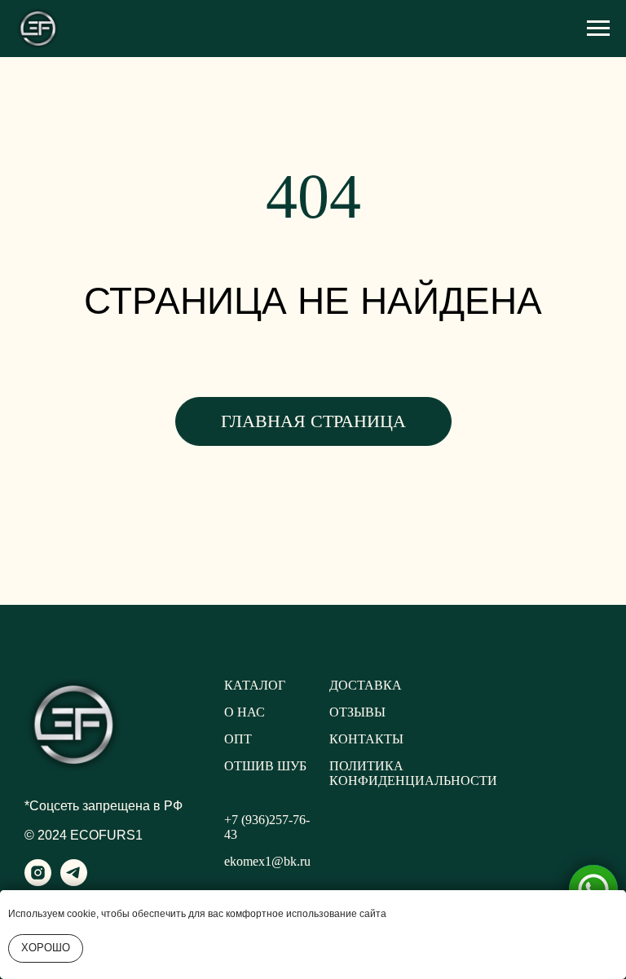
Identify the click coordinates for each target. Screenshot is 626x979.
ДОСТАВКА (365, 685)
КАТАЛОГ (254, 685)
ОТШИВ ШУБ (265, 766)
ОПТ (238, 739)
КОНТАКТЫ (366, 739)
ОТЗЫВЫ (357, 712)
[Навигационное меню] (598, 28)
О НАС (244, 712)
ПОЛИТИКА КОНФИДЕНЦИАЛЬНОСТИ (413, 773)
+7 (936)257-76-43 (267, 827)
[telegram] (73, 882)
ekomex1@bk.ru (267, 861)
